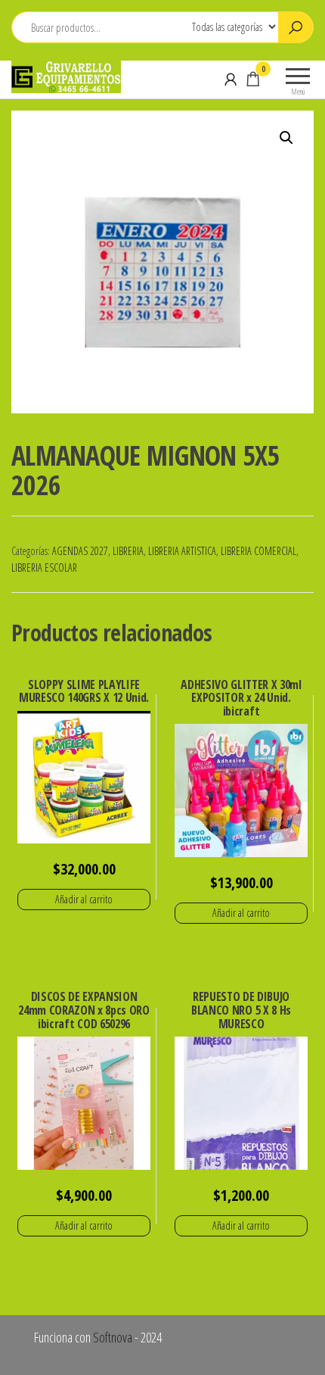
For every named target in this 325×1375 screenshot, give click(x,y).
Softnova (112, 1337)
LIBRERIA (128, 551)
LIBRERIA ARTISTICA (182, 551)
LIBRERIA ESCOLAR (44, 567)
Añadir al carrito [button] (84, 899)
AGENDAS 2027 (80, 551)
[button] (286, 137)
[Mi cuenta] (230, 78)
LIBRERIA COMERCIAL (258, 551)
